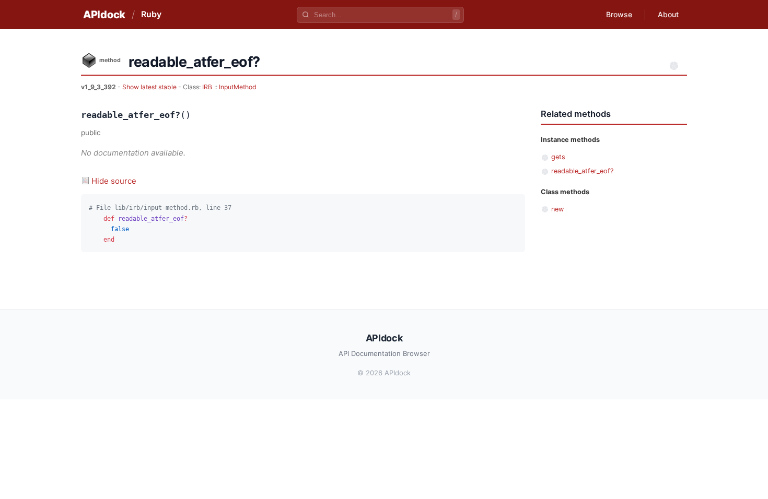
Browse (619, 14)
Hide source (113, 181)
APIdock (104, 14)
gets (558, 157)
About (668, 14)
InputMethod (238, 87)
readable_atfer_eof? (582, 171)
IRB (207, 87)
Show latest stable (150, 87)
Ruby (151, 14)
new (557, 209)
